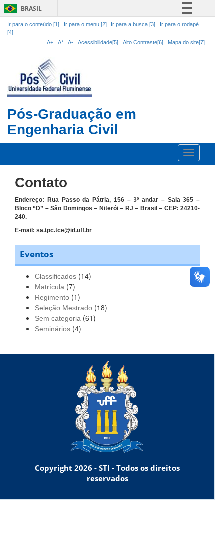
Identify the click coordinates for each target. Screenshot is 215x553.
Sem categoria (58, 318)
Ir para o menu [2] (86, 24)
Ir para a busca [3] (133, 24)
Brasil (21, 8)
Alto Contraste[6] (143, 42)
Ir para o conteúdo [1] (34, 24)
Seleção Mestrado (63, 308)
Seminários (52, 329)
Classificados (55, 276)
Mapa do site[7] (186, 42)
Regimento (52, 297)
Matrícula (49, 287)
